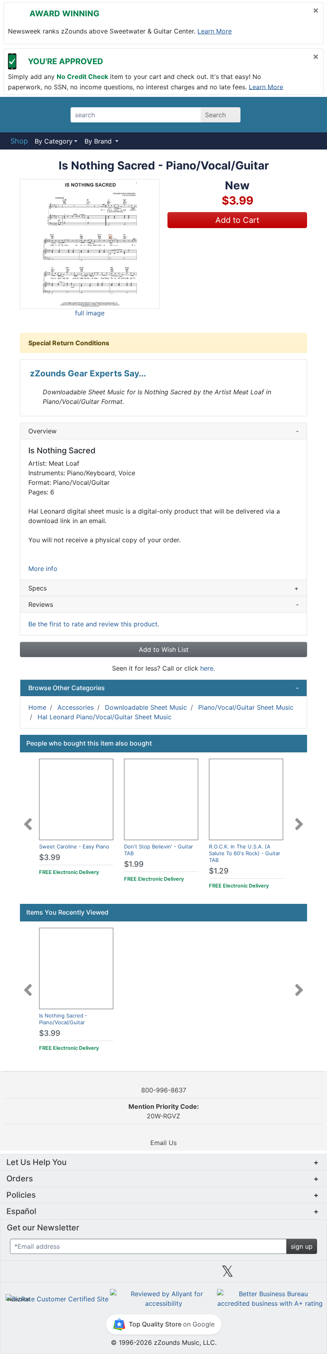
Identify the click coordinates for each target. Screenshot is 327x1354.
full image (89, 313)
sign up (302, 1246)
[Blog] (35, 1274)
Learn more (214, 31)
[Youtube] (291, 1274)
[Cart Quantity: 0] (264, 114)
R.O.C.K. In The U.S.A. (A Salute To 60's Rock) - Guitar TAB (244, 853)
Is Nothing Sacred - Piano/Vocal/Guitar (63, 1018)
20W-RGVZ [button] (163, 1111)
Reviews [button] (163, 604)
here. (207, 668)
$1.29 (219, 871)
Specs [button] (163, 588)
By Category (54, 141)
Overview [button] (163, 431)
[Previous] (28, 819)
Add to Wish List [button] (164, 649)
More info (42, 569)
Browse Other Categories (163, 688)
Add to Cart (237, 220)
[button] (89, 244)
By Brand (99, 141)
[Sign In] (287, 114)
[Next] (299, 819)
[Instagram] (163, 1274)
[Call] (308, 114)
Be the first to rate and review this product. (93, 624)
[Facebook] (99, 1274)
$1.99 (134, 864)
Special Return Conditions (68, 343)
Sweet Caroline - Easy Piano (74, 846)
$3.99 (49, 857)
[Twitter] (227, 1274)
